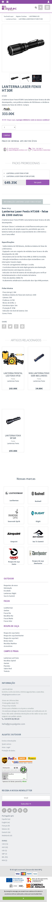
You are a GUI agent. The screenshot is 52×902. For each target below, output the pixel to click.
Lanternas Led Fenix (11, 658)
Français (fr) (6, 826)
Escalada (7, 591)
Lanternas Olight (10, 593)
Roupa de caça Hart (11, 638)
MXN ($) (4, 860)
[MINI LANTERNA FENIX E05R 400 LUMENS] (39, 358)
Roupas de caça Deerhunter (38, 562)
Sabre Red (8, 668)
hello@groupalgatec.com (13, 724)
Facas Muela (8, 618)
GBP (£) (4, 854)
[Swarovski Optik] (14, 513)
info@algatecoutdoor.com (11, 694)
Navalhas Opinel (10, 660)
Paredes (7, 666)
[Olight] (38, 513)
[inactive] (26, 775)
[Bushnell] (38, 493)
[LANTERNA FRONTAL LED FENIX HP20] (13, 358)
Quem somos (6, 744)
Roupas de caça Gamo (14, 563)
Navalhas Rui (8, 616)
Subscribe (25, 804)
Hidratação (8, 588)
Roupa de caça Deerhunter (14, 635)
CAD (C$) (5, 844)
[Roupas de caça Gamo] (14, 554)
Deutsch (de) (6, 832)
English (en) (6, 822)
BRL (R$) (5, 857)
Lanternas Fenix (13, 381)
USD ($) (4, 850)
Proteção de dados (8, 751)
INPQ (40, 869)
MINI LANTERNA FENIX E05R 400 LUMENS (39, 374)
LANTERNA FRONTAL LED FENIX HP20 (13, 374)
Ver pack (37, 182)
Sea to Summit (9, 596)
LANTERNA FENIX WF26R (13, 436)
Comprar (6, 135)
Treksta (6, 671)
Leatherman (14, 500)
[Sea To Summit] (38, 534)
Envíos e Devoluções (9, 741)
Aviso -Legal (6, 747)
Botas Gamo (8, 641)
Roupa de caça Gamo (12, 633)
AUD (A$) (5, 847)
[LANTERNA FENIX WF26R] (13, 420)
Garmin (6, 663)
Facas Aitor (8, 621)
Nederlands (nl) (7, 835)
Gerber (6, 610)
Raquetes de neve (11, 585)
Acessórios (8, 646)
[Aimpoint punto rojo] (14, 534)
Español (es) (6, 819)
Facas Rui (7, 613)
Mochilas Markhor (10, 643)
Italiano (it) (5, 829)
